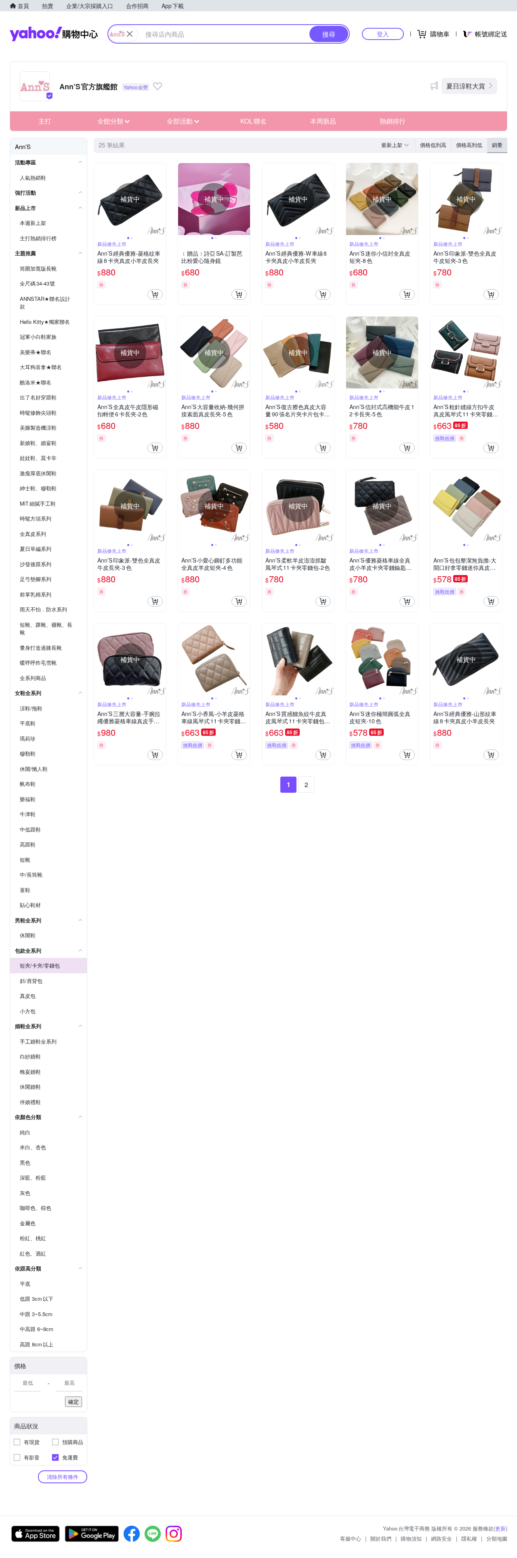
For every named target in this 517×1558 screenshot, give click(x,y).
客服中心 (350, 1538)
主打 (44, 121)
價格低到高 (433, 145)
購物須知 (411, 1538)
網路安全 (441, 1538)
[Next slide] (161, 199)
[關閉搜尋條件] (130, 34)
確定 (73, 1401)
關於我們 (380, 1538)
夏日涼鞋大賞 (465, 85)
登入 (383, 33)
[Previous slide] (99, 199)
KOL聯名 (253, 121)
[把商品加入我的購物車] (155, 294)
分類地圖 (496, 1538)
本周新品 (323, 121)
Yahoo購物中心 (54, 34)
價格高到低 (469, 145)
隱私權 (469, 1538)
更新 (500, 1528)
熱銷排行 (393, 121)
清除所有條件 (62, 1476)
